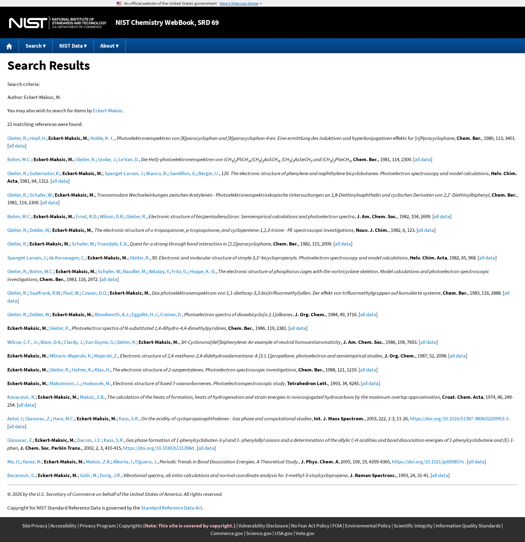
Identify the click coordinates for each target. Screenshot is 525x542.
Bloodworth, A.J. (111, 314)
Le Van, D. (128, 159)
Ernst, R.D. (87, 216)
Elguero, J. (146, 461)
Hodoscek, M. (97, 383)
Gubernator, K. (44, 173)
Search (34, 45)
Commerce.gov (227, 533)
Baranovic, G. (21, 475)
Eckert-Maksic (108, 110)
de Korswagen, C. (67, 257)
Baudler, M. (134, 271)
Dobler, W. (39, 230)
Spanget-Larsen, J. (124, 173)
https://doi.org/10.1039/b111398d (158, 448)
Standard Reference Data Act (171, 507)
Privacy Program (98, 525)
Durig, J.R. (110, 475)
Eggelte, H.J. (145, 314)
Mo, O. (13, 461)
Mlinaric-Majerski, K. (71, 355)
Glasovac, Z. (38, 418)
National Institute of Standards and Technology (57, 22)
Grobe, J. (107, 159)
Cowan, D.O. (95, 293)
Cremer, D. (171, 314)
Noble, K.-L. (103, 138)
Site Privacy (34, 525)
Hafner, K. (82, 369)
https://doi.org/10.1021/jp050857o (428, 461)
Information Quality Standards (468, 525)
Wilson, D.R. (112, 216)
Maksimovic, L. (65, 383)
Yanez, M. (32, 461)
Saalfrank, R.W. (45, 293)
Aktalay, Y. (159, 271)
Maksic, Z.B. (92, 397)
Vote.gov (305, 533)
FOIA (337, 525)
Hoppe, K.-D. (203, 271)
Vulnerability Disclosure (263, 525)
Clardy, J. (73, 342)
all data (17, 145)
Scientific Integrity (413, 525)
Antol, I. (15, 418)
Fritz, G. (179, 271)
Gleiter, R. (17, 138)
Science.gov (259, 533)
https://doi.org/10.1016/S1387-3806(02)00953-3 (459, 418)
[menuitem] (9, 45)
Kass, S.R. (129, 418)
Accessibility (63, 525)
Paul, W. (71, 293)
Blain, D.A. (51, 342)
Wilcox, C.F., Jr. (22, 342)
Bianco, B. (156, 173)
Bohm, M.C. (19, 159)
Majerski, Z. (106, 355)
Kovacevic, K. (21, 397)
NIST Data (71, 45)
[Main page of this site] (9, 45)
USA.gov (284, 533)
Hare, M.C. (63, 418)
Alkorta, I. (123, 461)
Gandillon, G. (183, 173)
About (107, 45)
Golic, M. (89, 475)
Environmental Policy (368, 525)
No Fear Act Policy (310, 525)
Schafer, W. (41, 194)
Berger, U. (208, 173)
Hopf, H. (37, 138)
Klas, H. (102, 369)
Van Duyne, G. (99, 342)
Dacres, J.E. (89, 440)
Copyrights (130, 525)
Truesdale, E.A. (112, 243)
